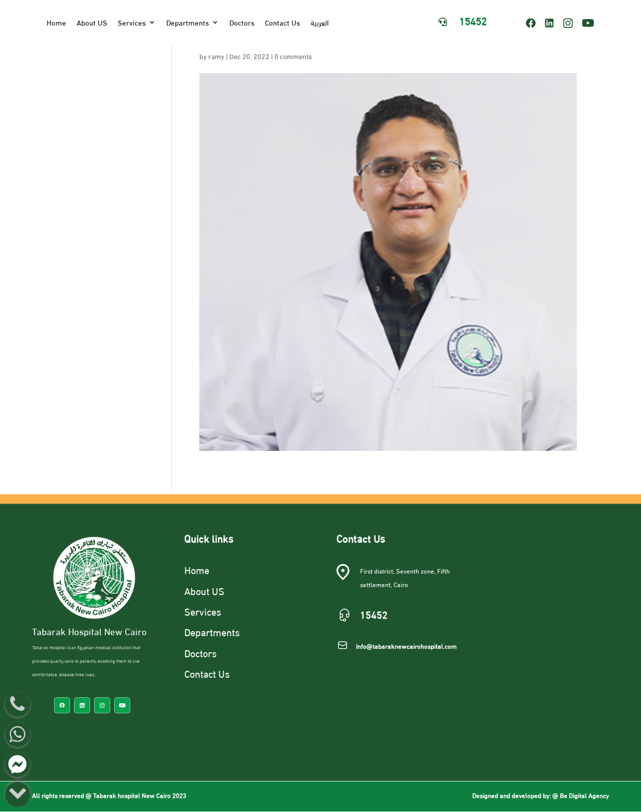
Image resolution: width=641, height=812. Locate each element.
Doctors (241, 22)
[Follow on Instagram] (568, 23)
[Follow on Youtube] (591, 23)
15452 (473, 20)
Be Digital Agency (584, 795)
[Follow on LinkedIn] (549, 23)
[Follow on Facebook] (531, 23)
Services (132, 22)
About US (92, 22)
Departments (187, 22)
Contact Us (282, 22)
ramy (216, 56)
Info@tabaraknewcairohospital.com (406, 646)
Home (56, 22)
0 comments (293, 56)
